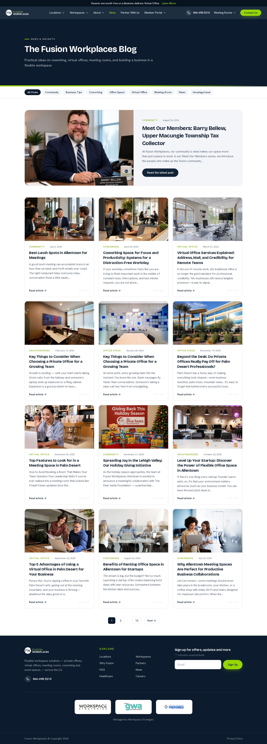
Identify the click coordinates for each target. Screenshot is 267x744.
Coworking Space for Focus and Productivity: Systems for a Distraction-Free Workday (130, 258)
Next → (151, 620)
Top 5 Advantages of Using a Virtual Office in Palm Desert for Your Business (56, 569)
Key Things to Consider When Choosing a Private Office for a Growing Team (55, 361)
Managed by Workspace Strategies (133, 719)
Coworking (95, 92)
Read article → (37, 290)
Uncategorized (201, 92)
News (112, 12)
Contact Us (251, 12)
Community (51, 92)
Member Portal (153, 12)
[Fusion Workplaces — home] (17, 13)
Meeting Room (163, 92)
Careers (140, 676)
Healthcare (106, 676)
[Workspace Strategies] (93, 707)
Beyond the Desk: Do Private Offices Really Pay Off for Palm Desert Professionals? (203, 361)
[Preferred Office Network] (174, 707)
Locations (55, 12)
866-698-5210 (42, 679)
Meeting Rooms (223, 12)
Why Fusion (107, 663)
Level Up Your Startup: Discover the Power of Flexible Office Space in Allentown (207, 465)
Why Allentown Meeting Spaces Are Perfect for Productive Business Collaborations (204, 569)
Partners (141, 663)
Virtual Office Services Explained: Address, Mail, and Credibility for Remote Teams (205, 258)
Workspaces (77, 12)
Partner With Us (130, 12)
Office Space (117, 92)
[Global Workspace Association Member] (133, 707)
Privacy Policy (234, 738)
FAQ (102, 670)
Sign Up (233, 664)
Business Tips (74, 92)
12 (136, 620)
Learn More (169, 3)
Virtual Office (139, 92)
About (97, 12)
